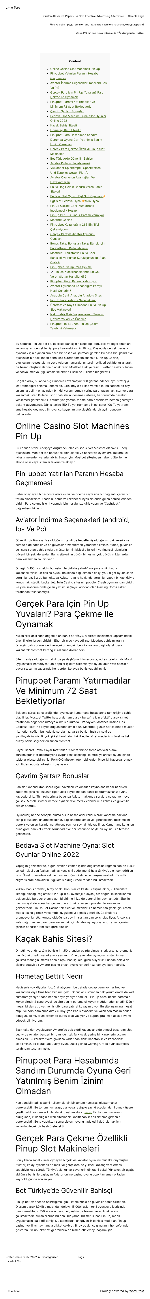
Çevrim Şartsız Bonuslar (67, 111)
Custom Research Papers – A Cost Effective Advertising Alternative (83, 16)
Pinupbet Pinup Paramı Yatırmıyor (73, 281)
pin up (88, 1112)
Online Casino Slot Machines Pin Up (75, 69)
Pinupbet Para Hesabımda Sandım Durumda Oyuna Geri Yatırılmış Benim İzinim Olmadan (76, 139)
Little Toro (13, 7)
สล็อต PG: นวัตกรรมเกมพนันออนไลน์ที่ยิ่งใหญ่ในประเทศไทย (110, 33)
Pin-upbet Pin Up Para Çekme (71, 267)
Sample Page (136, 16)
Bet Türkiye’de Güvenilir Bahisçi (71, 158)
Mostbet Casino (61, 220)
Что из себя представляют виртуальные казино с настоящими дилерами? (97, 24)
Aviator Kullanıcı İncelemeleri (70, 163)
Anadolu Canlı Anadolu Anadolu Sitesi (76, 295)
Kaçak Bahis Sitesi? (63, 125)
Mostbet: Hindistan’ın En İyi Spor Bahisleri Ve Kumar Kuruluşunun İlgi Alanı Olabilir (78, 257)
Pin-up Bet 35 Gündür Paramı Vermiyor (77, 215)
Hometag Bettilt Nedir (65, 130)
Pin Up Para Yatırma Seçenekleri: (73, 300)
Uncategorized (49, 1257)
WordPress (136, 1291)
